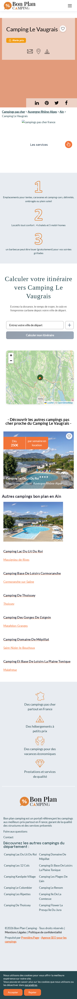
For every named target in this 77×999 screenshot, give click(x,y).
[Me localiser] (69, 325)
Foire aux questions (15, 831)
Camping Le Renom (51, 887)
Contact (8, 837)
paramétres (31, 985)
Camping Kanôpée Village (20, 876)
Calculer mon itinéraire (40, 335)
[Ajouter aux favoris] (63, 28)
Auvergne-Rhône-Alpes (42, 111)
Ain (62, 111)
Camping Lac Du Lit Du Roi (20, 854)
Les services (39, 144)
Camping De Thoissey (17, 905)
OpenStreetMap (65, 402)
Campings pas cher (13, 111)
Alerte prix (18, 40)
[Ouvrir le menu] (69, 5)
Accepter (13, 992)
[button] (40, 377)
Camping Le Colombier (18, 887)
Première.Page (30, 937)
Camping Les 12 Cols (17, 865)
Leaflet (50, 402)
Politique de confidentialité (45, 932)
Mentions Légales (16, 932)
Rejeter (32, 992)
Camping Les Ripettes (17, 894)
